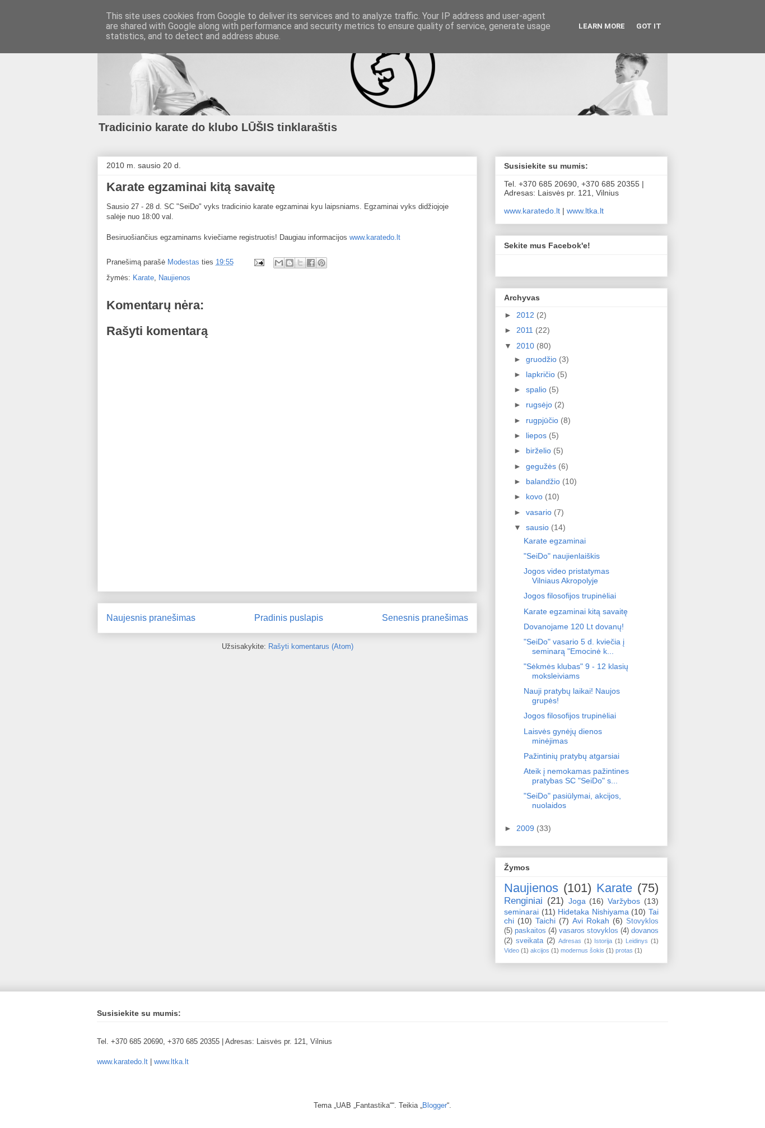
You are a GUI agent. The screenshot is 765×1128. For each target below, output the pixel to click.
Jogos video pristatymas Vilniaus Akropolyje (566, 576)
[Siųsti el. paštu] (278, 262)
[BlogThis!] (289, 262)
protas (624, 950)
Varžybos (624, 901)
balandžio (544, 481)
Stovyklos (642, 921)
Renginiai (523, 900)
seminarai (521, 911)
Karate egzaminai (555, 540)
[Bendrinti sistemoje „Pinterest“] (321, 262)
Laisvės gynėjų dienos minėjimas (563, 736)
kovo (535, 496)
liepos (537, 435)
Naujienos (174, 277)
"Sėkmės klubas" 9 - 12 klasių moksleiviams (576, 671)
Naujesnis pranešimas (150, 618)
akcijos (539, 950)
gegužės (542, 466)
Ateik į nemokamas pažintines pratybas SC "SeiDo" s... (576, 776)
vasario (540, 512)
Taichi (545, 920)
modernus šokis (582, 950)
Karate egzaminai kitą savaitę (576, 611)
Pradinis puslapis (288, 618)
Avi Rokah (590, 920)
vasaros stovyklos (588, 931)
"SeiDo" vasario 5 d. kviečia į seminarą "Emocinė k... (574, 646)
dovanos (645, 931)
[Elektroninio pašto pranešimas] (258, 262)
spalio (537, 389)
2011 (525, 330)
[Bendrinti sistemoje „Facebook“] (310, 262)
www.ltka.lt (585, 210)
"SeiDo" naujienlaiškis (562, 555)
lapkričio (541, 374)
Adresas (569, 940)
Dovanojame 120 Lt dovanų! (574, 626)
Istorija (603, 940)
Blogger (434, 1105)
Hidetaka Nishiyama (593, 911)
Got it (648, 26)
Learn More (602, 26)
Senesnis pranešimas (425, 618)
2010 (526, 345)
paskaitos (530, 931)
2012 (526, 314)
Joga (577, 901)
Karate (143, 277)
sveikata (529, 941)
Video (511, 950)
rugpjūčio (543, 420)
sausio (538, 527)
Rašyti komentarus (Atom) (310, 646)
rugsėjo (540, 404)
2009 (526, 828)
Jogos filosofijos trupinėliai (570, 595)
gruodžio (542, 359)
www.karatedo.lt (374, 237)
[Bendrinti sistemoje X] (300, 262)
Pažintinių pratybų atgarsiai (571, 755)
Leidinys (637, 940)
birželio (539, 450)
